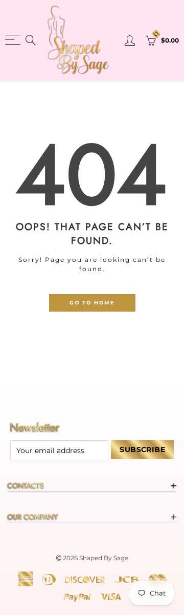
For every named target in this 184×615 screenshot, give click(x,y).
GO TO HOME (92, 302)
